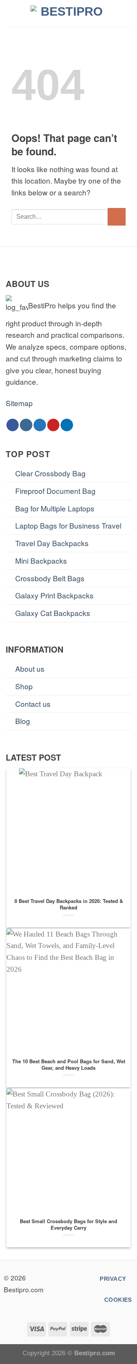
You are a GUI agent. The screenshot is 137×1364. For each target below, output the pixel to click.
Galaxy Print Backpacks (54, 595)
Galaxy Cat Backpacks (52, 613)
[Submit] (117, 217)
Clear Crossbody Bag (50, 473)
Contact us (33, 703)
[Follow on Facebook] (12, 425)
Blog (22, 721)
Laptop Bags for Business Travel (68, 525)
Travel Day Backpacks (52, 543)
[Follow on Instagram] (26, 425)
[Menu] (11, 13)
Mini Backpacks (41, 560)
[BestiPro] (68, 13)
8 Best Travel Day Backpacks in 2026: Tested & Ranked (68, 904)
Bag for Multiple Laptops (54, 508)
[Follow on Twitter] (39, 425)
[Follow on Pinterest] (53, 425)
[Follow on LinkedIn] (67, 425)
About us (30, 668)
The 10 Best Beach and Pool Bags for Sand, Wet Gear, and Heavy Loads (68, 1064)
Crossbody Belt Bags (49, 578)
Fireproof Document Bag (55, 490)
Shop (24, 686)
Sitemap (19, 403)
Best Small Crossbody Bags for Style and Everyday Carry (68, 1224)
